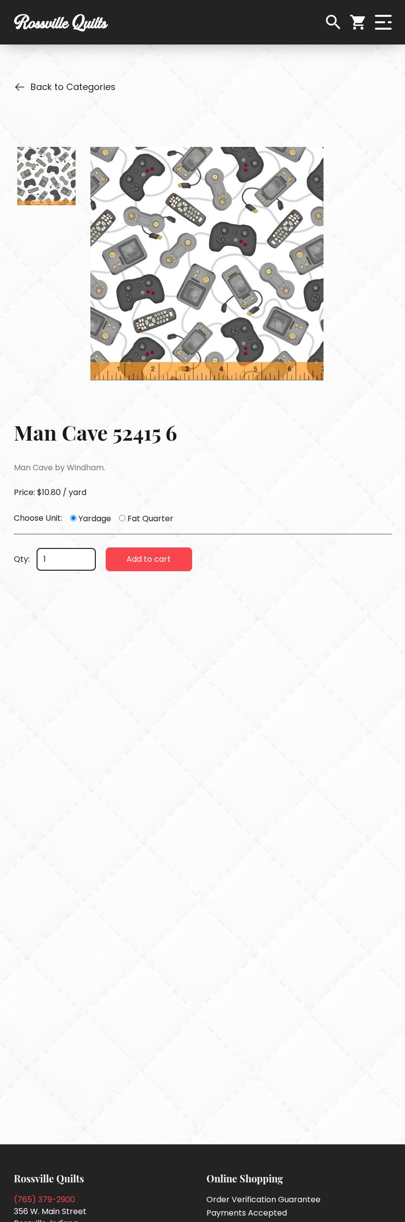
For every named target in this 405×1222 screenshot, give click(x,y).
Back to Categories (73, 87)
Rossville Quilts (60, 22)
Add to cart (148, 559)
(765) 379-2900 (44, 1199)
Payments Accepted (246, 1213)
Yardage (95, 518)
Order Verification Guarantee (263, 1199)
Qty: (22, 559)
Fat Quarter (150, 518)
